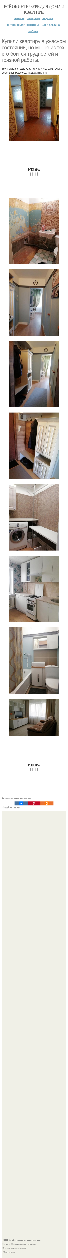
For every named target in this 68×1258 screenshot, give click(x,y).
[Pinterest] (34, 803)
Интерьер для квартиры (23, 25)
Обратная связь (8, 1252)
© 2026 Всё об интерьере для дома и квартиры (21, 1240)
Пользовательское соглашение (23, 1244)
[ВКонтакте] (21, 803)
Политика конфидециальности (14, 1248)
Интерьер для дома (40, 18)
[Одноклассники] (46, 803)
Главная (19, 18)
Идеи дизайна (51, 25)
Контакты (6, 1244)
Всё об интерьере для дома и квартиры (34, 9)
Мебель (33, 31)
